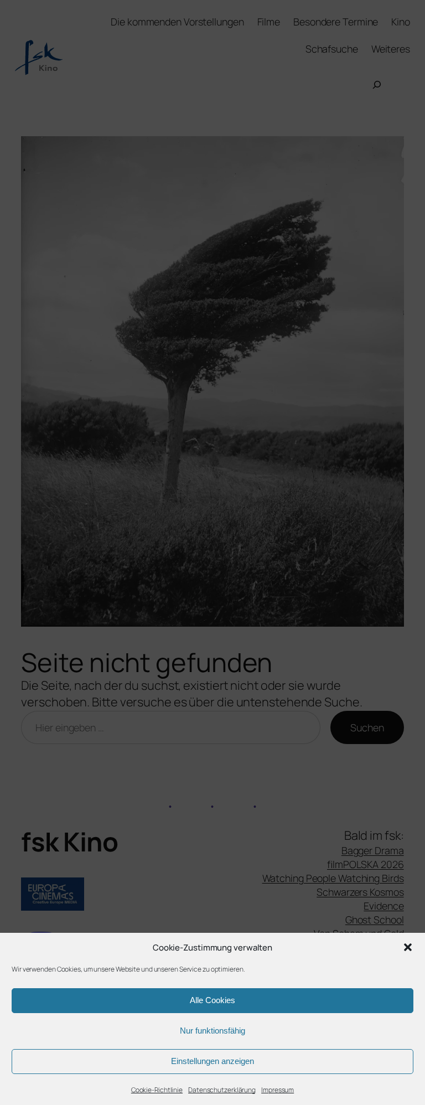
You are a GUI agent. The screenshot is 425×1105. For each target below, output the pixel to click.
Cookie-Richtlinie (157, 1089)
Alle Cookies (212, 1000)
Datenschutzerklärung (222, 1089)
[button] (407, 947)
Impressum (277, 1089)
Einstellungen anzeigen (212, 1061)
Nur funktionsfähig (212, 1030)
